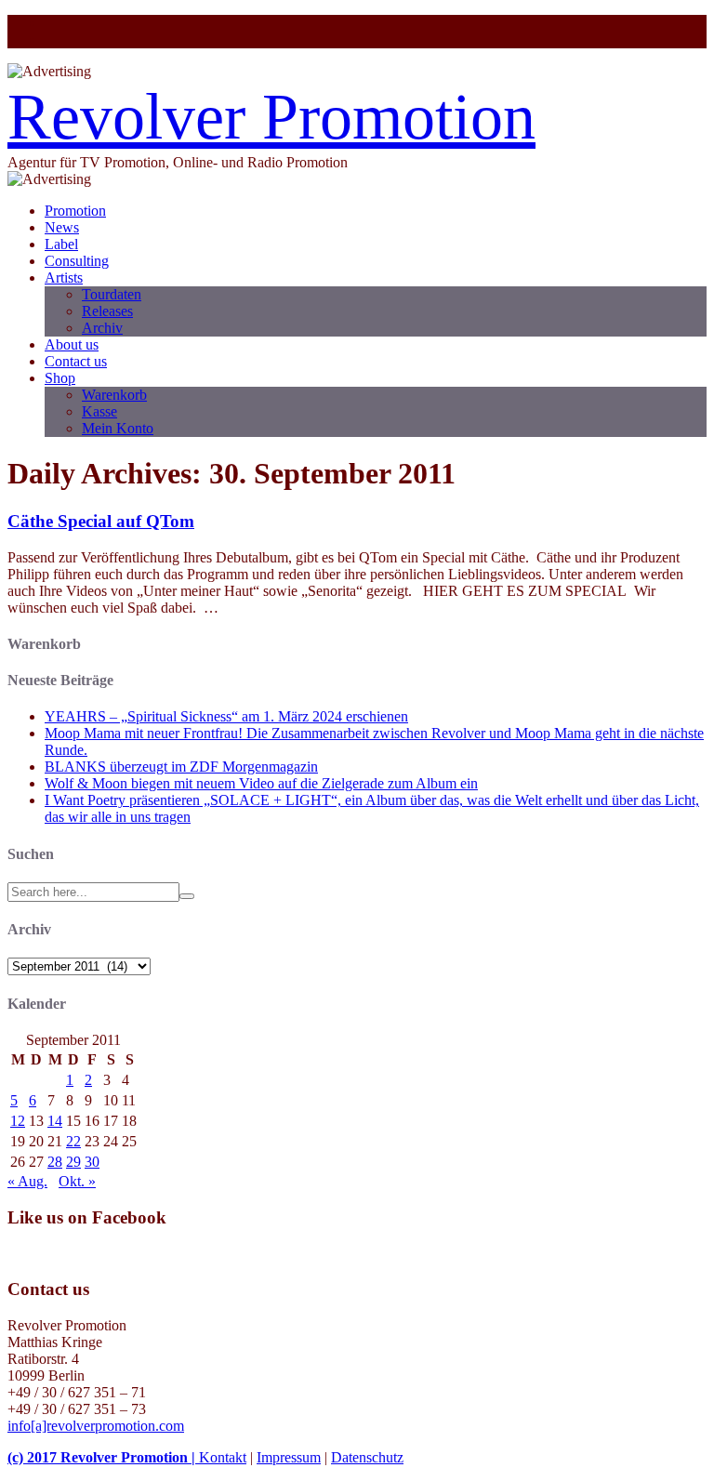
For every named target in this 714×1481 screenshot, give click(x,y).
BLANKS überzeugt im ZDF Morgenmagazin (181, 766)
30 (92, 1162)
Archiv (102, 328)
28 (54, 1162)
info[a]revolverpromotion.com (95, 1426)
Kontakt (222, 1457)
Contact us (76, 361)
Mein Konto (117, 428)
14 (54, 1121)
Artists (64, 277)
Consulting (77, 261)
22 (73, 1141)
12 (17, 1121)
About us (72, 344)
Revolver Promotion (271, 116)
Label (61, 244)
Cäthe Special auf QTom (100, 521)
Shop (60, 378)
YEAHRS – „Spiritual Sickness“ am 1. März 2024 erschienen (226, 716)
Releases (107, 311)
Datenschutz (367, 1457)
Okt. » (77, 1181)
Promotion (75, 210)
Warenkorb (114, 395)
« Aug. (27, 1181)
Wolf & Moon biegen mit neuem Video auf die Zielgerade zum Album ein (261, 783)
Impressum (289, 1457)
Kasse (99, 411)
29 (73, 1162)
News (62, 227)
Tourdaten (111, 294)
